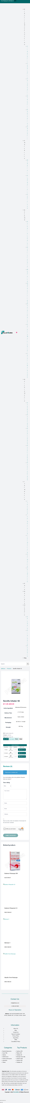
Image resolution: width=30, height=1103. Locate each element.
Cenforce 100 (19, 1051)
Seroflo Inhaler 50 (9, 737)
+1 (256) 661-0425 (15, 1006)
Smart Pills (4, 1053)
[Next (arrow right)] (2, 1102)
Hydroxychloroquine (7, 1058)
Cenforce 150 (19, 1060)
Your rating (6, 782)
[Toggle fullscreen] (2, 1100)
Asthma (9, 735)
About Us (16, 1028)
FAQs (16, 1039)
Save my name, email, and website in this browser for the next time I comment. (14, 821)
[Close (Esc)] (5, 1100)
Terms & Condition (16, 1034)
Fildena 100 (19, 1053)
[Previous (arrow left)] (0, 1102)
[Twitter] (3, 1020)
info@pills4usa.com (15, 1003)
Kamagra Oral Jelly (20, 1056)
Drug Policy (15, 1037)
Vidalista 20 (19, 1055)
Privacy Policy (16, 1036)
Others (4, 1062)
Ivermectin (4, 1060)
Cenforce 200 (19, 1058)
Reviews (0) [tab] (7, 766)
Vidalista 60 (19, 1062)
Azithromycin (5, 1056)
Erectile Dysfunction (6, 1051)
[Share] (3, 1100)
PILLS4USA (16, 1092)
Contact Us (15, 1032)
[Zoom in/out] (0, 1100)
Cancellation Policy (15, 1041)
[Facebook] (1, 1020)
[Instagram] (7, 1020)
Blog (16, 1030)
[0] (15, 333)
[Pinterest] (5, 1020)
